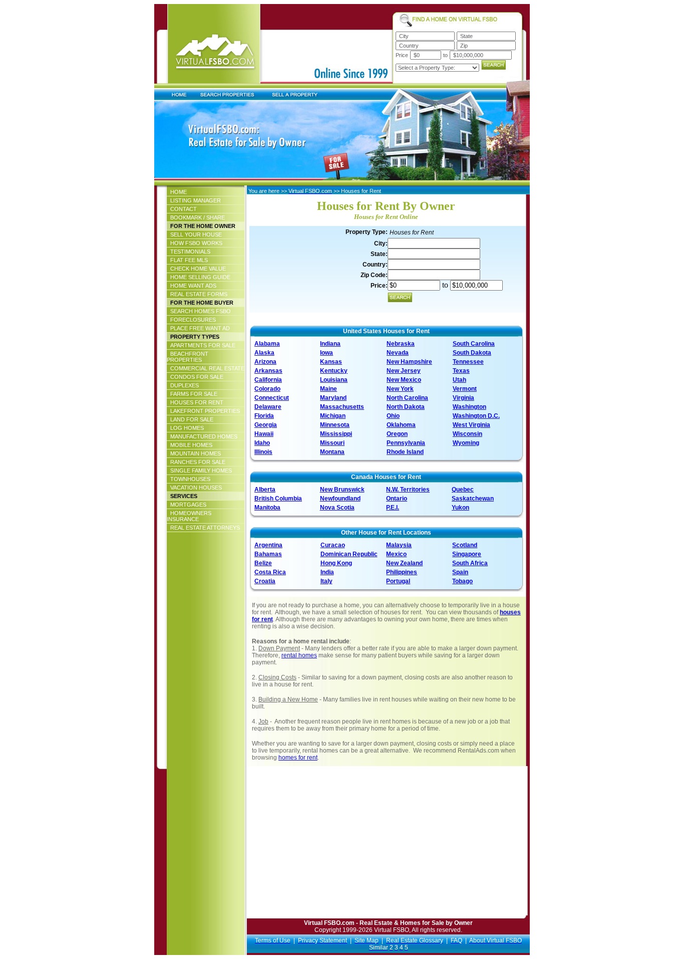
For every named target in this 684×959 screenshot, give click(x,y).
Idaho (262, 442)
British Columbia (278, 498)
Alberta (264, 489)
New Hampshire (409, 361)
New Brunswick (342, 489)
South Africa (470, 563)
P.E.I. (392, 507)
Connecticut (271, 397)
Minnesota (335, 424)
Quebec (463, 489)
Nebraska (401, 343)
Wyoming (466, 442)
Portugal (398, 581)
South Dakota (472, 352)
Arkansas (268, 370)
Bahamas (268, 554)
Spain (460, 572)
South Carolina (474, 343)
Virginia (463, 397)
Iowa (326, 352)
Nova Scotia (337, 507)
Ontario (396, 498)
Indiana (330, 343)
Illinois (263, 451)
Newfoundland (340, 498)
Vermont (465, 388)
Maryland (333, 397)
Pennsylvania (406, 442)
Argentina (268, 545)
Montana (332, 451)
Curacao (332, 545)
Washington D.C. (476, 415)
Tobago (462, 581)
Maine (328, 388)
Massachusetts (342, 406)
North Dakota (406, 406)
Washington (469, 406)
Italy (326, 581)
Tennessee (468, 361)
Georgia (265, 424)
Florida (264, 415)
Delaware (267, 406)
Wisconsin (467, 433)
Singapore (466, 554)
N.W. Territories (408, 489)
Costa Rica (270, 572)
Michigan (333, 415)
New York (400, 388)
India (327, 572)
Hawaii (263, 433)
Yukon (460, 507)
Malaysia (399, 545)
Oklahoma (401, 424)
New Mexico (404, 379)
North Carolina (407, 397)
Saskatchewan (473, 498)
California (268, 379)
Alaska (264, 352)
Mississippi (336, 433)
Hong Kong (336, 563)
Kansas (331, 361)
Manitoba (267, 507)
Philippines (401, 572)
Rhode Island (405, 451)
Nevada (398, 352)
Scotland (464, 545)
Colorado (267, 388)
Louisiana (334, 379)
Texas (461, 370)
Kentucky (334, 370)
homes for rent (297, 757)
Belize (263, 563)
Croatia (264, 581)
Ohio (393, 415)
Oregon (397, 433)
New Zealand (404, 563)
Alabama (267, 343)
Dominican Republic (349, 554)
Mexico (396, 554)
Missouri (332, 442)
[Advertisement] (333, 845)
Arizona (265, 361)
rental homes (299, 655)
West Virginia (471, 424)
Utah (459, 379)
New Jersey (404, 370)
